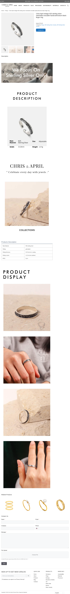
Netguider (25, 592)
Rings (42, 24)
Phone (37, 525)
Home (15, 5)
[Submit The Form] (28, 575)
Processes (38, 5)
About (20, 5)
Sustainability (47, 5)
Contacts (63, 5)
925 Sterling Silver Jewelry (50, 24)
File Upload (4, 550)
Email (37, 519)
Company (3, 525)
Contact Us (40, 30)
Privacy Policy (16, 592)
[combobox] (37, 528)
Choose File (35, 554)
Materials (56, 5)
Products (26, 5)
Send (4, 563)
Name (2, 519)
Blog (32, 5)
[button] (32, 15)
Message (3, 532)
